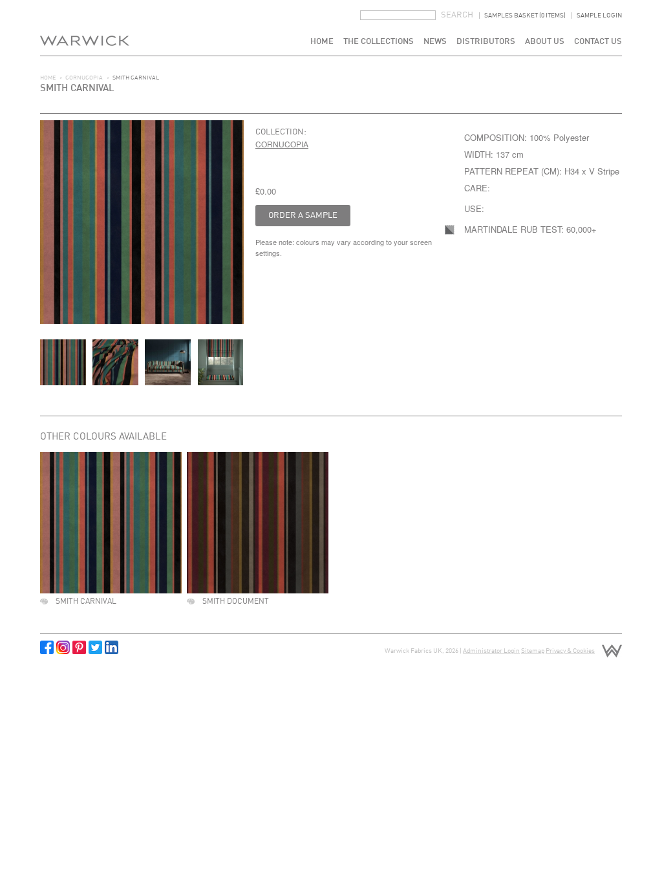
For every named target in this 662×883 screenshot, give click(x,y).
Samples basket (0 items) (525, 15)
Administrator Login (491, 651)
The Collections (378, 41)
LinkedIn (111, 647)
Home (322, 41)
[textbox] (398, 15)
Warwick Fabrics (84, 28)
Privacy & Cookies (570, 651)
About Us (544, 41)
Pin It (79, 647)
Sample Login (599, 15)
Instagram (63, 647)
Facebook (47, 647)
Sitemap (532, 651)
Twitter (95, 647)
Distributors (485, 41)
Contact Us (598, 41)
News (435, 41)
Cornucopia (84, 78)
